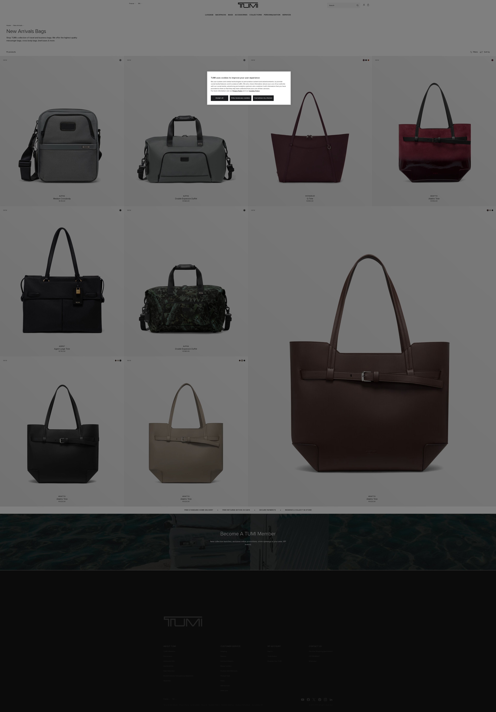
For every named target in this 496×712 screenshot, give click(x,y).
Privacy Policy (237, 91)
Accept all (219, 98)
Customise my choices (263, 98)
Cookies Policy (254, 91)
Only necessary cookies (240, 98)
